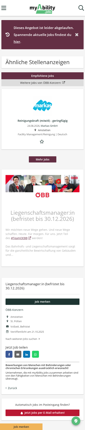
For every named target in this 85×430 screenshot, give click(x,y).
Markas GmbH (49, 126)
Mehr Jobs (42, 159)
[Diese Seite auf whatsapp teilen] (35, 354)
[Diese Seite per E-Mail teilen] (17, 354)
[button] (77, 34)
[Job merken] (42, 141)
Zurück (12, 388)
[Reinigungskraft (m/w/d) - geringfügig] (42, 106)
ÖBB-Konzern (14, 310)
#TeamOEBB (19, 238)
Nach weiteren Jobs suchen (21, 339)
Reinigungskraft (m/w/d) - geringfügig (43, 121)
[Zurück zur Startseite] (42, 8)
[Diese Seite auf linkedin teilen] (26, 354)
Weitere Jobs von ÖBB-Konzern (40, 83)
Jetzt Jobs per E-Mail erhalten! (45, 413)
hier (17, 41)
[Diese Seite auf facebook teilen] (9, 354)
